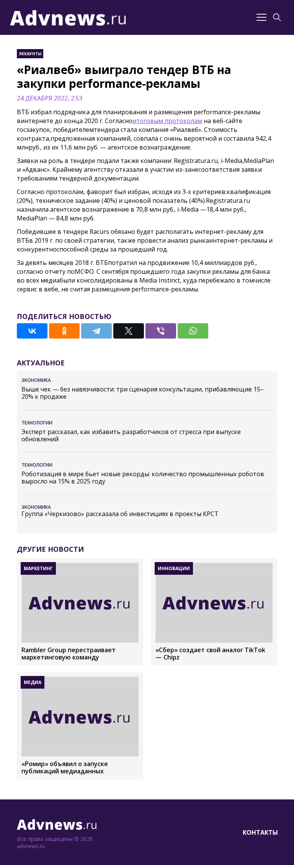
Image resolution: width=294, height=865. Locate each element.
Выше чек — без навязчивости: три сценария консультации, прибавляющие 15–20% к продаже (142, 393)
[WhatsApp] (193, 331)
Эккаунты (30, 53)
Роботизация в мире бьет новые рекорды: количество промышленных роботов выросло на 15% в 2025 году (142, 477)
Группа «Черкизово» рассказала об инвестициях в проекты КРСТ (120, 514)
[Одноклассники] (64, 331)
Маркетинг (38, 568)
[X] (128, 331)
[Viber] (160, 331)
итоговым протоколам (167, 121)
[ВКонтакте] (32, 331)
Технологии (36, 422)
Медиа (32, 682)
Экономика (36, 380)
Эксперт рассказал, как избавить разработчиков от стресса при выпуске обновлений (131, 435)
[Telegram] (96, 331)
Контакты (260, 832)
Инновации (174, 568)
